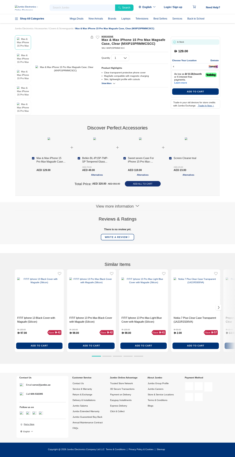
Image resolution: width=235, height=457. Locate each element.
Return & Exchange (82, 394)
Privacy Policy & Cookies (141, 449)
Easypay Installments (121, 400)
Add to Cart (195, 91)
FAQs (75, 428)
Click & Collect (117, 411)
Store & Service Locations (161, 394)
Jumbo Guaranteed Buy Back (87, 417)
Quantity (106, 58)
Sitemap (161, 449)
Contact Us (78, 383)
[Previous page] (34, 69)
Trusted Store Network (121, 383)
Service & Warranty (82, 389)
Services (177, 18)
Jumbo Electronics (24, 28)
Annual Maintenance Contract (88, 422)
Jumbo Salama (80, 405)
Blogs (150, 405)
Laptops (125, 18)
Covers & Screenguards (61, 28)
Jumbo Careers (155, 389)
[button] (174, 7)
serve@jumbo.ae (41, 384)
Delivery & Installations (84, 400)
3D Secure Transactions (122, 389)
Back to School (195, 18)
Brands (112, 18)
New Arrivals (96, 18)
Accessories (41, 28)
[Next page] (96, 69)
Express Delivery (118, 405)
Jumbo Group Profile (158, 383)
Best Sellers (160, 18)
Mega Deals (76, 18)
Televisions (142, 18)
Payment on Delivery (120, 394)
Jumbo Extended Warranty (86, 411)
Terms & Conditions (157, 400)
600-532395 (37, 394)
